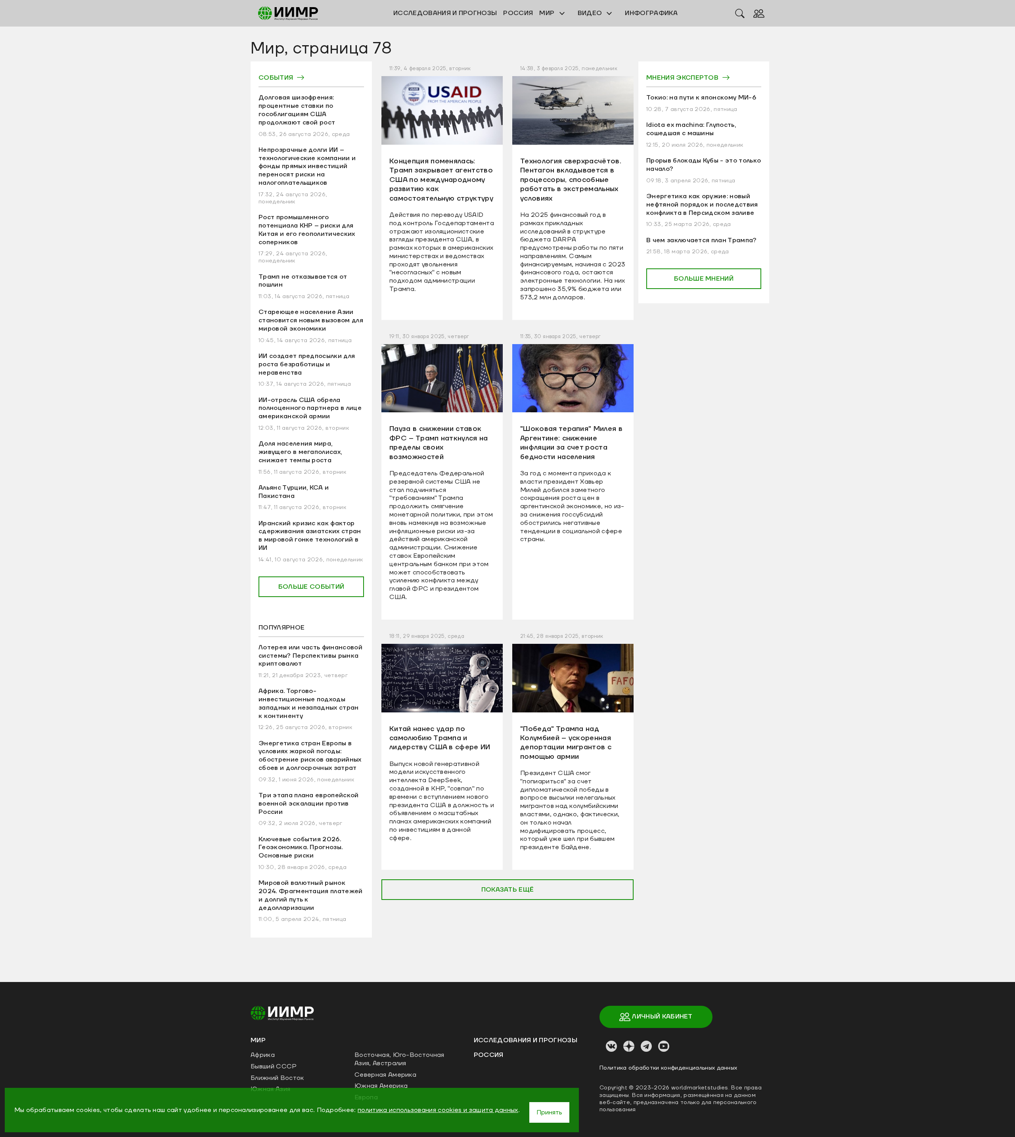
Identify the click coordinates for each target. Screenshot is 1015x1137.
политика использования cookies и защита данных (438, 1110)
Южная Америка (381, 1086)
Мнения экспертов (682, 78)
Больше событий (311, 587)
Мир (547, 13)
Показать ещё (507, 890)
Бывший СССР (274, 1066)
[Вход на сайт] (758, 13)
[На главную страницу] (282, 1013)
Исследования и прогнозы (525, 1040)
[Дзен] (628, 1046)
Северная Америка (385, 1075)
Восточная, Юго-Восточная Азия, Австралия (399, 1059)
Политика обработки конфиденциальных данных (668, 1068)
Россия (489, 1055)
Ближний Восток (277, 1078)
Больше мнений (703, 279)
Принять (549, 1112)
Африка (263, 1055)
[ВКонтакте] (611, 1046)
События (276, 78)
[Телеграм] (646, 1046)
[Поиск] (739, 13)
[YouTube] (663, 1046)
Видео (591, 13)
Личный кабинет (661, 1016)
